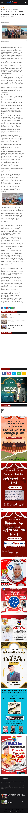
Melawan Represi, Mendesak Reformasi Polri (16, 320)
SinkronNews (5, 16)
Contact (17, 809)
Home (2, 7)
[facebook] (4, 373)
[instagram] (9, 373)
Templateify (23, 811)
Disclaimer (22, 809)
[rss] (24, 373)
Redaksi (12, 809)
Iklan (9, 809)
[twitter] (14, 373)
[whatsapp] (19, 373)
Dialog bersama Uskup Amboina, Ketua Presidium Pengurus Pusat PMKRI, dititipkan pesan (16, 327)
